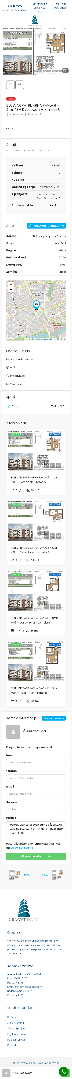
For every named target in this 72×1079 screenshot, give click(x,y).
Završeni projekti (16, 1028)
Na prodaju (54, 434)
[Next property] (57, 874)
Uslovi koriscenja (21, 848)
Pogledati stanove (54, 718)
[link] (36, 450)
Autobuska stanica (22, 359)
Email (10, 786)
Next (45, 874)
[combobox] (36, 809)
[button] (36, 51)
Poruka (11, 818)
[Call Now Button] (64, 1071)
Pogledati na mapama (48, 225)
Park (13, 367)
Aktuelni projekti (15, 1023)
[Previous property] (14, 874)
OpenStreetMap (45, 339)
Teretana (16, 384)
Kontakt (11, 1045)
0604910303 (15, 5)
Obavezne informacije (36, 856)
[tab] (36, 406)
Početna (11, 1017)
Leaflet (30, 339)
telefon (11, 771)
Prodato (11, 99)
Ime (9, 755)
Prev (27, 874)
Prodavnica (17, 376)
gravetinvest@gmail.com (15, 10)
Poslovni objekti (16, 1039)
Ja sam (11, 802)
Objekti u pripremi (16, 1034)
